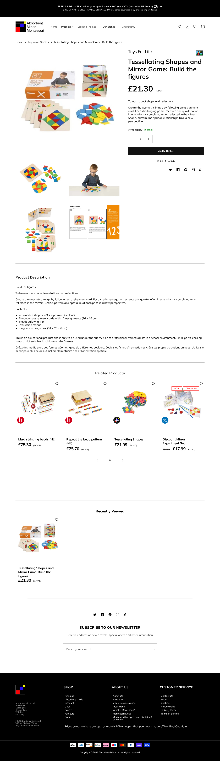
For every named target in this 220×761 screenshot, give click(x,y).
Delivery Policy (168, 709)
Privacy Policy (168, 706)
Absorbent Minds (74, 699)
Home (19, 42)
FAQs (164, 699)
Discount (69, 702)
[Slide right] (122, 460)
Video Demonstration (124, 702)
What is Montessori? (124, 709)
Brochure (118, 699)
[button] (67, 26)
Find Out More (178, 726)
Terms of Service (170, 713)
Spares (68, 709)
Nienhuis (69, 696)
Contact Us (167, 696)
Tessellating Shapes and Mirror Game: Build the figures (88, 42)
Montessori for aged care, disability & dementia (132, 718)
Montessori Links (122, 713)
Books (68, 717)
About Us (118, 696)
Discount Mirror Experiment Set (174, 441)
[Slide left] (97, 460)
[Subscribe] (153, 650)
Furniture (69, 713)
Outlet (68, 706)
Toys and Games (38, 42)
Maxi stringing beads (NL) (37, 439)
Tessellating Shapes (128, 439)
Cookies (165, 702)
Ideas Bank (119, 706)
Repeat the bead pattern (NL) (84, 441)
